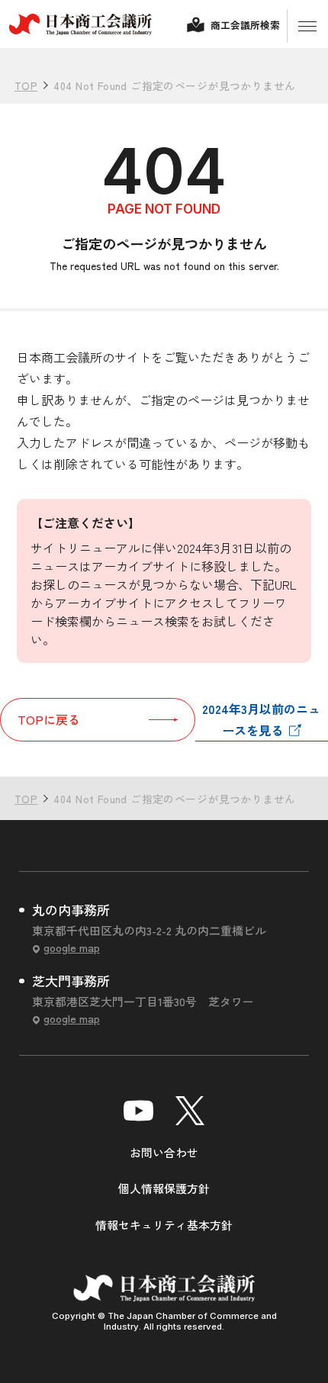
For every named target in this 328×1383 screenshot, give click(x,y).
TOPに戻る (49, 719)
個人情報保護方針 (164, 1188)
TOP (288, 743)
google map (71, 947)
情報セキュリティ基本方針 (164, 1225)
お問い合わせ (164, 1152)
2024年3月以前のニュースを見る (261, 719)
